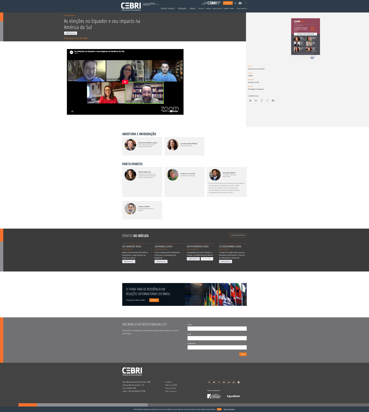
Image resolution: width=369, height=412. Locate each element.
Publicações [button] (182, 8)
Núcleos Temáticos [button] (168, 8)
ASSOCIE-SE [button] (228, 3)
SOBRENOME (191, 343)
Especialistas (170, 388)
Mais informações (229, 409)
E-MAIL (190, 325)
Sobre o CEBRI (171, 385)
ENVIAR (243, 354)
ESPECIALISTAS (217, 8)
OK (219, 409)
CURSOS (208, 8)
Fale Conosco (170, 391)
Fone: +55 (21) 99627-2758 (134, 391)
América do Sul (70, 33)
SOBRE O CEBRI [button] (229, 8)
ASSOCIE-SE (154, 300)
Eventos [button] (193, 8)
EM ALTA (201, 8)
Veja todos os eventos (238, 235)
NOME (189, 334)
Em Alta (168, 382)
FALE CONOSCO (242, 8)
